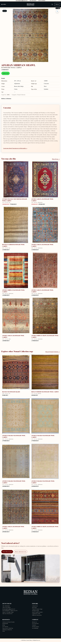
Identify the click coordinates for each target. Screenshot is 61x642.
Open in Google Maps (8, 612)
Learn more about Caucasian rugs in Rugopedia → (15, 148)
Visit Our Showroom (7, 613)
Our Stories (5, 626)
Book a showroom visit (20, 551)
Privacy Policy (35, 626)
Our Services (35, 623)
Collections (35, 606)
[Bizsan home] (30, 4)
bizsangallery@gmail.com (21, 0)
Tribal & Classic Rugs (37, 609)
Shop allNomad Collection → (52, 351)
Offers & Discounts (37, 615)
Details (3, 78)
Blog (3, 625)
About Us (34, 622)
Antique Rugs (35, 610)
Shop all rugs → (56, 159)
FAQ (3, 631)
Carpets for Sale (36, 613)
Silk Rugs (34, 607)
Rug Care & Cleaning (7, 628)
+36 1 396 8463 (33, 0)
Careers (34, 625)
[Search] (52, 4)
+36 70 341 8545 (41, 0)
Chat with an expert (7, 551)
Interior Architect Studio (8, 622)
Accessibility (35, 628)
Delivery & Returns (6, 98)
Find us (57, 4)
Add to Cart (5, 73)
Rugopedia (5, 623)
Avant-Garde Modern (37, 612)
